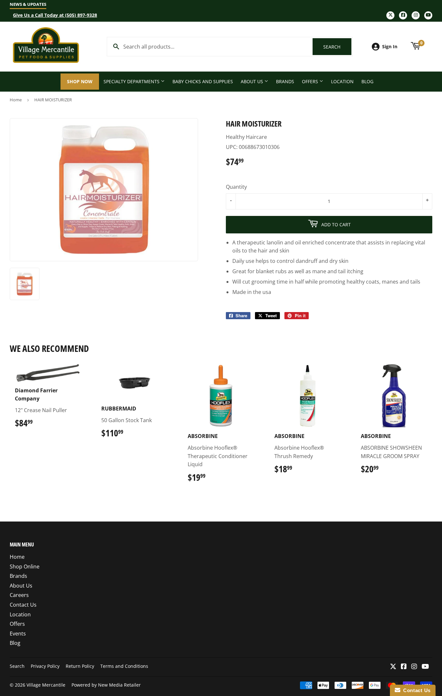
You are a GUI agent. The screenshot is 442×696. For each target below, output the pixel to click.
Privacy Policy (45, 666)
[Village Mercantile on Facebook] (404, 666)
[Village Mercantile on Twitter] (393, 666)
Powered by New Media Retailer (106, 685)
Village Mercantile (46, 685)
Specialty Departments (132, 81)
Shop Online (24, 566)
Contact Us (23, 604)
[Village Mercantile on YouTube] (425, 666)
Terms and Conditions (124, 666)
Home (16, 100)
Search (337, 47)
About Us (252, 81)
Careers (19, 595)
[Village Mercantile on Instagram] (414, 666)
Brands (285, 81)
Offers (310, 81)
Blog (367, 81)
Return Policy (80, 666)
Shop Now (80, 81)
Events (18, 633)
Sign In (389, 46)
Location (342, 81)
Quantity (236, 186)
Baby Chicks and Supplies (202, 81)
